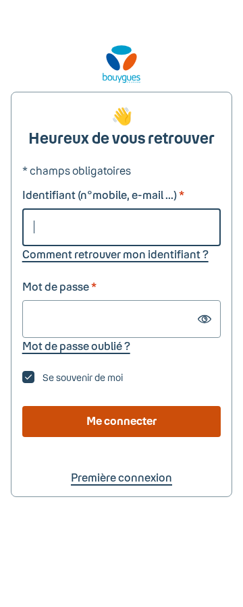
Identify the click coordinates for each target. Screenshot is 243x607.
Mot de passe (59, 286)
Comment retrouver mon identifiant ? (115, 254)
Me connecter (121, 420)
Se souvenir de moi (83, 377)
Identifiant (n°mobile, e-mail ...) (103, 194)
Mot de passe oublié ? (76, 345)
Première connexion (121, 477)
